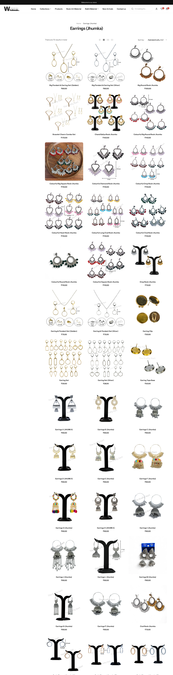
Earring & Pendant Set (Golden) (64, 331)
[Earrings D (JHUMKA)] (64, 456)
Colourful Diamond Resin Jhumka (106, 184)
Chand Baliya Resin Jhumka (106, 134)
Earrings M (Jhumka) (147, 577)
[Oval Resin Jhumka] (148, 604)
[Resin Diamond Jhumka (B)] (106, 653)
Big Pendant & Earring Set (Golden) (64, 85)
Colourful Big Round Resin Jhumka (148, 134)
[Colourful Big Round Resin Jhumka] (148, 112)
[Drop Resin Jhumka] (148, 260)
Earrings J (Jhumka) (64, 577)
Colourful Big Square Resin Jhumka (64, 184)
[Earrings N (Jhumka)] (64, 604)
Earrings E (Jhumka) (106, 479)
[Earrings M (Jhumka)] (148, 555)
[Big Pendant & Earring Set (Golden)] (64, 63)
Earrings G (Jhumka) (64, 528)
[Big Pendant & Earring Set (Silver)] (106, 63)
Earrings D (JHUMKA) (64, 479)
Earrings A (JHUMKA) (64, 429)
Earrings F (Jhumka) (148, 479)
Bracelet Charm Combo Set (64, 134)
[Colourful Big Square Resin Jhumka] (64, 161)
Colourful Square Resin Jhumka (106, 282)
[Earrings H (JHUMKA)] (106, 506)
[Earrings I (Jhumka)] (148, 506)
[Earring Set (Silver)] (106, 358)
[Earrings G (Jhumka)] (64, 506)
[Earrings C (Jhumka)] (148, 407)
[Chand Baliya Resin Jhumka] (106, 112)
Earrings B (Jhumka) (106, 429)
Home (78, 23)
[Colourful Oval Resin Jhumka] (148, 211)
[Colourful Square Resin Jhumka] (106, 260)
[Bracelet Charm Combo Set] (64, 112)
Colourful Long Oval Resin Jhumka (106, 233)
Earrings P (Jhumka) (106, 626)
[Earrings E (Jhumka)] (106, 456)
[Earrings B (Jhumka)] (106, 407)
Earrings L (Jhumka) (106, 577)
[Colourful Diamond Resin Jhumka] (106, 161)
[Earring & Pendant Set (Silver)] (106, 309)
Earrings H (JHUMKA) (106, 528)
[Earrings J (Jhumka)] (64, 555)
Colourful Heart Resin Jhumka (64, 233)
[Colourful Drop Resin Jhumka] (148, 161)
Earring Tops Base (147, 380)
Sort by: (141, 40)
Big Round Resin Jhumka (148, 85)
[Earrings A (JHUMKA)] (64, 407)
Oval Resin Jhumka (147, 626)
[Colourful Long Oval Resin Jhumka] (106, 211)
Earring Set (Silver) (106, 380)
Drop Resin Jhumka (148, 282)
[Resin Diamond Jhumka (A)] (64, 653)
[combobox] (141, 8)
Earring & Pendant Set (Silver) (105, 331)
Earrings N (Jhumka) (64, 626)
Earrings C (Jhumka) (147, 429)
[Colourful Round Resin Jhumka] (64, 260)
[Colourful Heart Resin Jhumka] (64, 211)
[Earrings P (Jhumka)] (106, 604)
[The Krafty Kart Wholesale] (12, 8)
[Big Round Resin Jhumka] (148, 63)
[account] (156, 8)
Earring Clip (148, 331)
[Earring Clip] (148, 309)
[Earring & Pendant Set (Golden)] (64, 309)
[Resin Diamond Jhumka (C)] (148, 653)
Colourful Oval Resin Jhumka (148, 233)
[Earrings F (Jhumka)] (148, 456)
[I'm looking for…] (132, 8)
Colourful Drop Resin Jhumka (148, 184)
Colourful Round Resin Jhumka (64, 282)
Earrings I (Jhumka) (148, 528)
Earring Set (64, 380)
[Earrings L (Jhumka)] (106, 555)
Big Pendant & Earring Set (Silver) (106, 85)
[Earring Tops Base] (148, 358)
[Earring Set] (64, 358)
